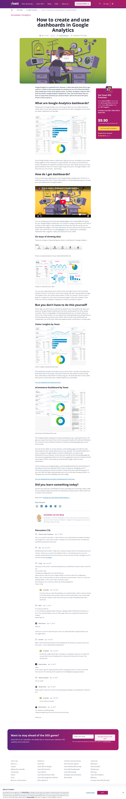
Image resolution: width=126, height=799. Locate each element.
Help (56, 4)
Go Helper (49, 557)
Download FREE (81, 4)
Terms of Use (25, 792)
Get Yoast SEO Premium (109, 128)
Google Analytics (31, 10)
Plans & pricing (27, 4)
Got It (102, 792)
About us (65, 4)
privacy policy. (107, 741)
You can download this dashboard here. (48, 382)
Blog (49, 4)
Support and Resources (72, 761)
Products (40, 761)
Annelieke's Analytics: (21, 15)
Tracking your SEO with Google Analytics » (56, 498)
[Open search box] (100, 3)
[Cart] (112, 3)
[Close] (123, 793)
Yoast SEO (14, 761)
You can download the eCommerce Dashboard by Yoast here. (55, 479)
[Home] (12, 10)
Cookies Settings (90, 792)
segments (61, 229)
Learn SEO (40, 4)
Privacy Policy (30, 797)
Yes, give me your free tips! (105, 738)
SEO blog (20, 10)
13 (54, 35)
